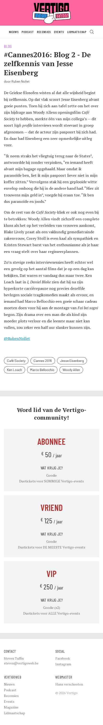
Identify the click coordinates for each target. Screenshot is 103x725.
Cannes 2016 (43, 361)
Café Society (16, 361)
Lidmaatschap (76, 32)
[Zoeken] (91, 31)
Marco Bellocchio (42, 370)
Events (59, 32)
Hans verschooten (69, 684)
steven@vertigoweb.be (21, 663)
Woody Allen (71, 370)
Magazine (11, 707)
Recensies (44, 32)
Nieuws (14, 32)
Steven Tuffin (14, 658)
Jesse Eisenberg (72, 361)
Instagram (63, 664)
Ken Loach (14, 370)
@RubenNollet (17, 338)
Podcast (28, 32)
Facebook (62, 658)
